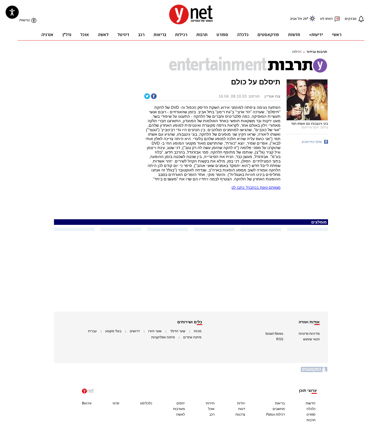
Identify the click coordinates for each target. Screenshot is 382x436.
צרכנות (240, 414)
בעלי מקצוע (113, 331)
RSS (279, 339)
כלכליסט (146, 403)
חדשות (310, 403)
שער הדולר (177, 331)
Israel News (274, 334)
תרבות (310, 420)
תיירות (210, 403)
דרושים (135, 331)
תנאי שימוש (311, 339)
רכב (211, 414)
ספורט (310, 414)
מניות (197, 331)
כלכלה (310, 409)
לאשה (180, 414)
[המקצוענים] (314, 371)
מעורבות (179, 409)
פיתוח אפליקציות (163, 337)
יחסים (180, 403)
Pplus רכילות (275, 414)
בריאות (280, 403)
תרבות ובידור (316, 52)
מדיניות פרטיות (309, 334)
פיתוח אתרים (192, 337)
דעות (241, 409)
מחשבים (279, 409)
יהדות (241, 403)
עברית (92, 331)
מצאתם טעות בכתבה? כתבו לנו (256, 187)
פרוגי (115, 403)
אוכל (211, 409)
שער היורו (155, 331)
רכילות (296, 52)
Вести (86, 403)
